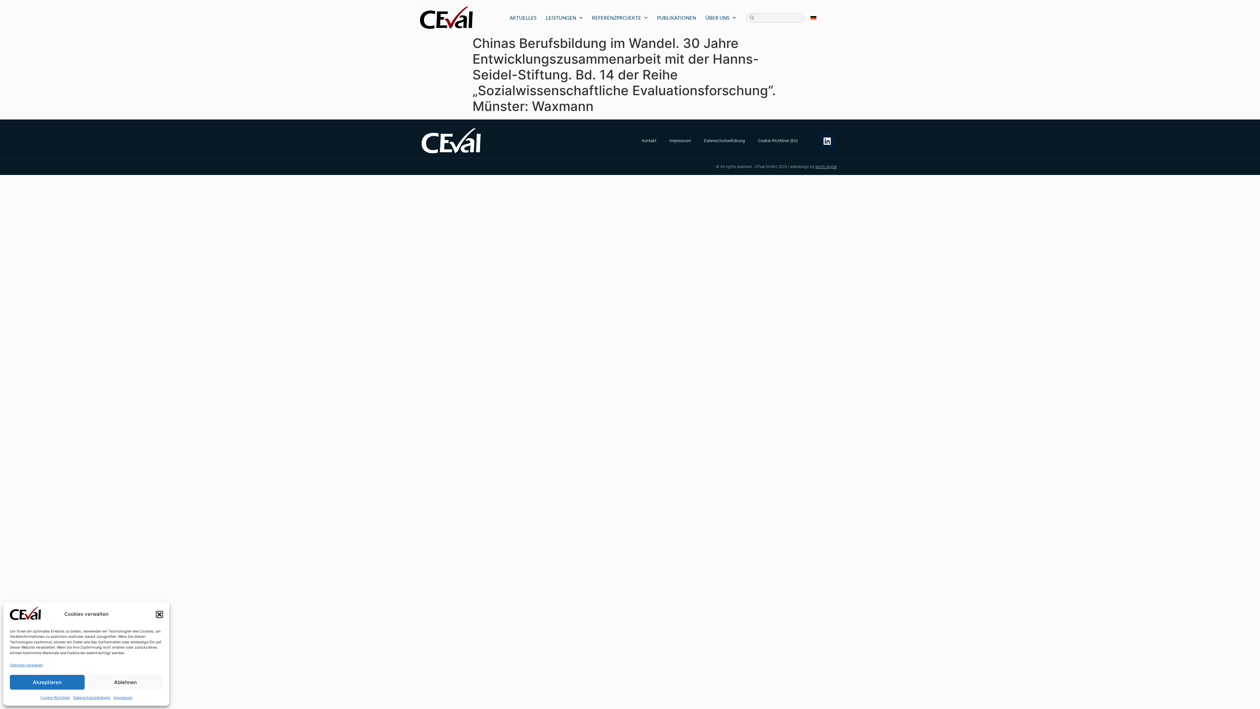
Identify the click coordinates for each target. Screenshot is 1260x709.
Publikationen (676, 18)
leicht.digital (826, 166)
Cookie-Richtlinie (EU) (778, 140)
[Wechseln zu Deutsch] (813, 17)
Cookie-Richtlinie (55, 697)
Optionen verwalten (26, 665)
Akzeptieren (47, 682)
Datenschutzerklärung (91, 697)
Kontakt (649, 140)
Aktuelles (523, 18)
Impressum (123, 697)
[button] (159, 614)
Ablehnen (125, 682)
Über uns (717, 18)
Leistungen (561, 18)
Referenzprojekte (616, 18)
